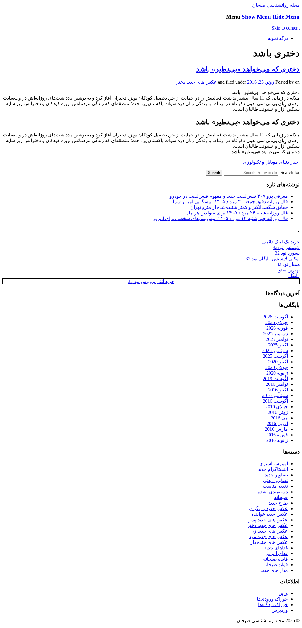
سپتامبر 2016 (275, 395)
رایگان (293, 275)
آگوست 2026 (275, 316)
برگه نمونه (278, 38)
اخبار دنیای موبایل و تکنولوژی (271, 162)
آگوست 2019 (275, 378)
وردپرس (279, 610)
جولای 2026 (276, 322)
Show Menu (256, 17)
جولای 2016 (276, 406)
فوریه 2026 (277, 328)
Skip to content (286, 27)
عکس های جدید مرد (268, 536)
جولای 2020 (276, 367)
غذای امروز (277, 553)
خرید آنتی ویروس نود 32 (151, 281)
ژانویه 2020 (277, 372)
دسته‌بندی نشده (273, 491)
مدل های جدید (274, 570)
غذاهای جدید (276, 547)
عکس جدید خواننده (269, 514)
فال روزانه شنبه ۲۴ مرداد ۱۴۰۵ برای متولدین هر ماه (237, 212)
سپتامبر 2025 (275, 350)
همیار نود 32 (288, 264)
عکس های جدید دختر (196, 81)
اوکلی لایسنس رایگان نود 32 (273, 258)
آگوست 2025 (275, 356)
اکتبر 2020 (278, 361)
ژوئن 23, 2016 (260, 81)
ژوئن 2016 (278, 412)
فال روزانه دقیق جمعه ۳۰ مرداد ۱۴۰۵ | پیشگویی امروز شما (230, 201)
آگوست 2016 (275, 401)
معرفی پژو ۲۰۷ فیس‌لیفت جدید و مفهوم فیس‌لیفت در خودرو (229, 196)
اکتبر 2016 (278, 389)
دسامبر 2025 (275, 333)
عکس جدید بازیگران (268, 508)
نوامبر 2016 (277, 384)
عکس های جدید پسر (268, 519)
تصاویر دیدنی (275, 480)
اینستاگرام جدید (273, 469)
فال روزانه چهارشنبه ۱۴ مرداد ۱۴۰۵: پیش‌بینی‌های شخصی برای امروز (220, 218)
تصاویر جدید (276, 474)
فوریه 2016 (277, 434)
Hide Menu (286, 17)
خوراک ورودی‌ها (272, 598)
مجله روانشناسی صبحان (276, 5)
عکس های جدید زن (269, 530)
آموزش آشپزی (273, 463)
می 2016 (279, 417)
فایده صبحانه (275, 559)
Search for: (289, 172)
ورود (283, 593)
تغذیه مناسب (275, 486)
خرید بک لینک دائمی (281, 241)
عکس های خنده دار (269, 542)
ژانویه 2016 (277, 440)
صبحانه (281, 497)
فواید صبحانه (275, 564)
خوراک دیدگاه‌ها (273, 604)
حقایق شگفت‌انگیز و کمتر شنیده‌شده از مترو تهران (239, 207)
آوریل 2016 (277, 423)
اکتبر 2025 (278, 344)
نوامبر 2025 (277, 339)
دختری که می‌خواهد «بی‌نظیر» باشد (248, 69)
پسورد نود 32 (287, 253)
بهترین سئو (289, 269)
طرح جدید (278, 502)
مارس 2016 (276, 429)
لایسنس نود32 (286, 247)
